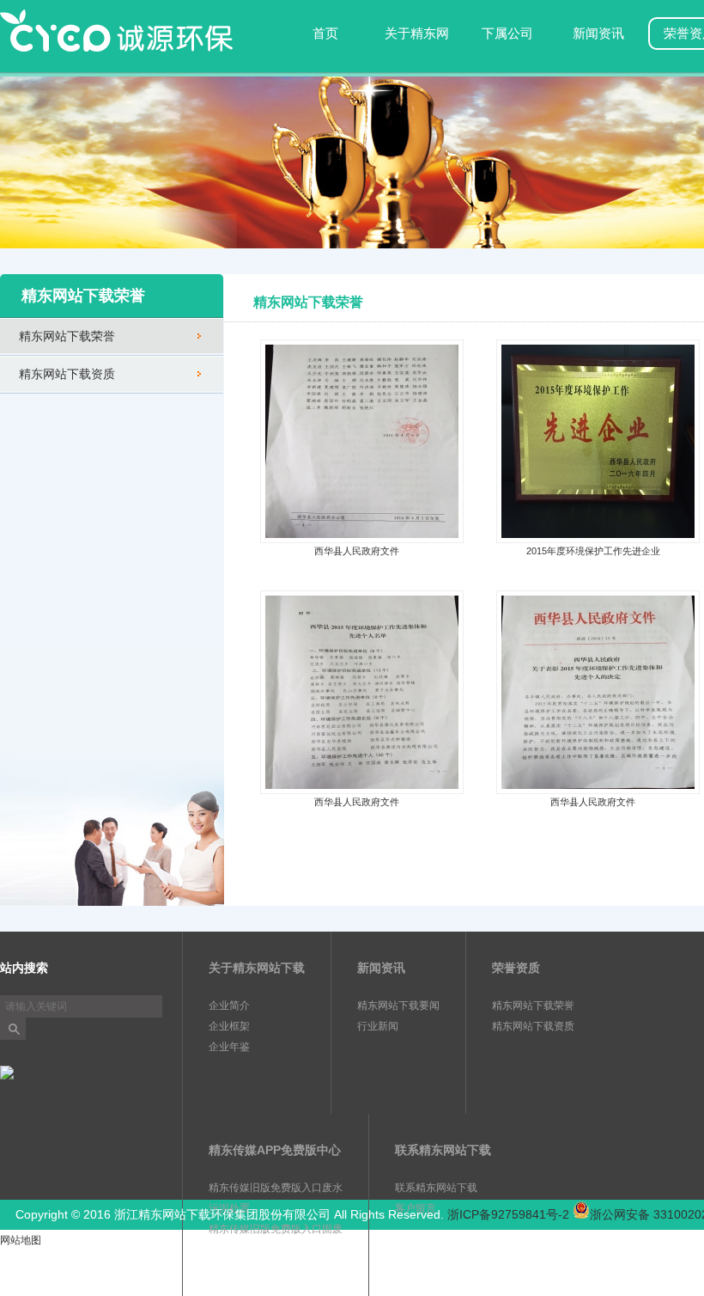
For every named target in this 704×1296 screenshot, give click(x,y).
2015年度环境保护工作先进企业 (593, 551)
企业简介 (229, 1006)
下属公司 (507, 33)
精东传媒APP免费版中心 (275, 1150)
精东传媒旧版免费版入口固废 (276, 1229)
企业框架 (229, 1026)
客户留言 (415, 1208)
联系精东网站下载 (443, 1150)
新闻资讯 (598, 33)
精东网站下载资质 (67, 374)
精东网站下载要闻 (398, 1006)
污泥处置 (229, 1208)
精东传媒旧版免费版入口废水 (276, 1188)
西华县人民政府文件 (356, 551)
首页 (325, 33)
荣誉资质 (516, 968)
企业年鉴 (229, 1047)
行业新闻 (377, 1026)
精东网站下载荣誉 (67, 336)
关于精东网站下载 (417, 46)
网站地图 (20, 1240)
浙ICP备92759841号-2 (508, 1214)
